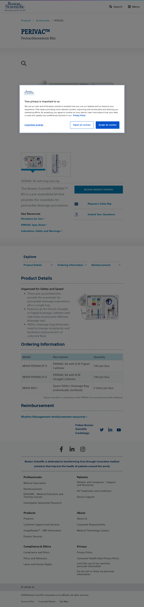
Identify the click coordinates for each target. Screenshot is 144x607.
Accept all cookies (107, 124)
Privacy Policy (79, 115)
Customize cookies (34, 124)
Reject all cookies (81, 124)
